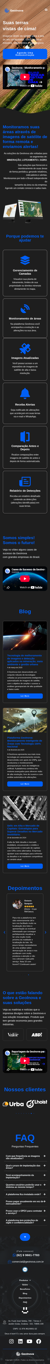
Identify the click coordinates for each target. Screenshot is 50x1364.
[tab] (25, 1157)
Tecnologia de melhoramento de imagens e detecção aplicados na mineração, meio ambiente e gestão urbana (25, 660)
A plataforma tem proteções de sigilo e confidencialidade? (22, 1221)
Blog (25, 1293)
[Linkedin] (20, 1341)
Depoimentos (25, 1298)
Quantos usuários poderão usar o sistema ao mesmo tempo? (23, 1186)
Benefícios (25, 1289)
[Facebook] (38, 1341)
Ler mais (25, 696)
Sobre (25, 1285)
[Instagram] (11, 1341)
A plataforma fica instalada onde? (23, 1194)
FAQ (25, 1302)
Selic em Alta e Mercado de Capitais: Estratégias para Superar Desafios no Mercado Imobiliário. (24, 830)
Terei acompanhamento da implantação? (20, 1176)
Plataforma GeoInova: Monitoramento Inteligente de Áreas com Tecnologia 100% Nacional (24, 742)
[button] (46, 9)
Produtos (23, 1280)
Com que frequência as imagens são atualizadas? (23, 1157)
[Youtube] (29, 1341)
